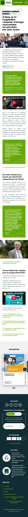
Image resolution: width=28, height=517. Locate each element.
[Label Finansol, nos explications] (7, 471)
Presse (6, 491)
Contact (7, 486)
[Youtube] (20, 405)
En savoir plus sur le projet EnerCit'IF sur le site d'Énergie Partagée (13, 334)
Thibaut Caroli (12, 511)
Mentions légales (9, 489)
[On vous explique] (7, 458)
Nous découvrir (18, 2)
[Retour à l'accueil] (8, 2)
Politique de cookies (10, 494)
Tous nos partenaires (15, 443)
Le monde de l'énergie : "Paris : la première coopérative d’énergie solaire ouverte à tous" (13, 315)
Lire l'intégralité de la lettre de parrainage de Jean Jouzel (11, 262)
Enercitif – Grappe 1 (15, 11)
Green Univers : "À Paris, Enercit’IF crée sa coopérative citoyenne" (14, 329)
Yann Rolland (20, 509)
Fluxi (18, 511)
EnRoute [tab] (18, 414)
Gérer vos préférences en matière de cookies (15, 497)
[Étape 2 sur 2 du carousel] (14, 388)
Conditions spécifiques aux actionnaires (15, 502)
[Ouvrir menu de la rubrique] (26, 3)
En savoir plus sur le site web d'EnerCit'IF (15, 167)
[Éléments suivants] (24, 369)
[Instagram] (15, 405)
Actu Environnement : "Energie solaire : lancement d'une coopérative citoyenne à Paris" (14, 323)
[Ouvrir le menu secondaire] (2, 2)
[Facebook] (11, 405)
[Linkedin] (7, 405)
